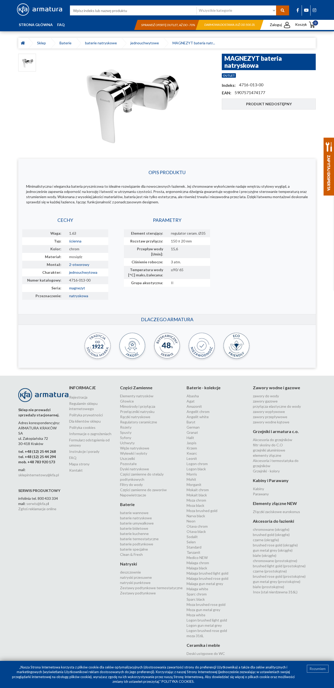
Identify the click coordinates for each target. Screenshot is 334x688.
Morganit (194, 484)
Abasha (193, 396)
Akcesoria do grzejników (272, 439)
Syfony (125, 437)
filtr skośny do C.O (268, 445)
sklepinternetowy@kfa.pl (38, 475)
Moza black (195, 505)
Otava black (196, 531)
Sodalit (192, 536)
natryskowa (78, 296)
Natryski (128, 563)
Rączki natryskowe (135, 417)
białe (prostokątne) (268, 587)
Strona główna (36, 24)
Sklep (42, 43)
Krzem (192, 448)
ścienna (75, 241)
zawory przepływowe (270, 417)
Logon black (196, 469)
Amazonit (194, 406)
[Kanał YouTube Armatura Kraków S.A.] (306, 10)
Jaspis (191, 443)
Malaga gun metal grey (205, 583)
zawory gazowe (265, 401)
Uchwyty (127, 443)
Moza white (196, 615)
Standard (194, 547)
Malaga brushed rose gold (207, 578)
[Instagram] (314, 10)
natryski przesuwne (136, 577)
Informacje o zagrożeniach (90, 433)
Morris (192, 474)
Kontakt (76, 470)
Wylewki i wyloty (133, 453)
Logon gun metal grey (204, 625)
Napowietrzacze (133, 495)
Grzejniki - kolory (266, 471)
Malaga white (197, 589)
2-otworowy (79, 264)
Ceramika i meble (203, 645)
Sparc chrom (197, 594)
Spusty (126, 432)
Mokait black (197, 495)
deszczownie (130, 572)
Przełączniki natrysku (137, 411)
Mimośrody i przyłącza (137, 406)
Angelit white (198, 417)
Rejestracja (78, 397)
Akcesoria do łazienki (273, 521)
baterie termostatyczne (139, 539)
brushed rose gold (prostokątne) (279, 576)
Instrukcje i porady (84, 451)
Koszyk (306, 24)
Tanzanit (193, 552)
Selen (191, 542)
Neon (191, 521)
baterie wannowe (134, 512)
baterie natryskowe (101, 43)
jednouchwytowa (83, 272)
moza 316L (195, 636)
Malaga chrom (198, 563)
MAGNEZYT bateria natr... (193, 43)
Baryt (191, 422)
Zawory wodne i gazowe (276, 387)
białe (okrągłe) (264, 555)
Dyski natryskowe (134, 469)
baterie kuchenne (134, 533)
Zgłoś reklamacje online (37, 509)
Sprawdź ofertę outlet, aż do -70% (168, 25)
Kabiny (258, 488)
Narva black (196, 516)
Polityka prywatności (86, 415)
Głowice (127, 401)
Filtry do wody (131, 484)
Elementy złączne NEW (275, 503)
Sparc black (196, 599)
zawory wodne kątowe (271, 422)
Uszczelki (127, 458)
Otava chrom (197, 526)
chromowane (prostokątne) (275, 560)
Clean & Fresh (131, 554)
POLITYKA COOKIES (178, 681)
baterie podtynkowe (136, 544)
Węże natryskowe (134, 448)
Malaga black (197, 568)
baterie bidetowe (134, 528)
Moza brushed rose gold (206, 604)
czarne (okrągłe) (266, 540)
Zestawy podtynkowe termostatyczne (151, 588)
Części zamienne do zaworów (143, 490)
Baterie (66, 43)
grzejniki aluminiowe (269, 450)
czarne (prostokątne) (270, 571)
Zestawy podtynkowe (138, 593)
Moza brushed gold (202, 510)
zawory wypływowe (269, 411)
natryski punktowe (135, 582)
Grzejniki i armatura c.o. (276, 431)
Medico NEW (197, 557)
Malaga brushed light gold (207, 573)
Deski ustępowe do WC (206, 653)
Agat (191, 401)
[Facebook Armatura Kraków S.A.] (298, 10)
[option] (129, 101)
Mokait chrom (198, 490)
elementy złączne (267, 455)
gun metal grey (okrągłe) (273, 550)
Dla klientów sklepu (85, 421)
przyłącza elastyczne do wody (277, 406)
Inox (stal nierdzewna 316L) (275, 592)
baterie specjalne (134, 549)
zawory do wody (266, 396)
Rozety (126, 427)
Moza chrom (196, 500)
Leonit (192, 458)
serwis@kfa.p (37, 503)
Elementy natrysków (136, 396)
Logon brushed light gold (207, 620)
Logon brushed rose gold (207, 630)
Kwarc (192, 453)
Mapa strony (79, 464)
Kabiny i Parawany (271, 480)
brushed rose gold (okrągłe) (275, 545)
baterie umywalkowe (137, 523)
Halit (190, 437)
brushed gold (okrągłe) (271, 534)
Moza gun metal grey (203, 609)
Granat (192, 432)
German (193, 427)
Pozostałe (128, 463)
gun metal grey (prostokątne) (276, 581)
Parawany (261, 494)
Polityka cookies (82, 427)
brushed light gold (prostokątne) (279, 566)
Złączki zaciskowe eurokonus (276, 511)
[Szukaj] (282, 10)
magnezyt (77, 288)
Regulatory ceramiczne (138, 422)
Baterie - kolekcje (203, 387)
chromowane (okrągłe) (271, 529)
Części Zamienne (136, 387)
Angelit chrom (198, 411)
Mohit (191, 479)
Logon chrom (197, 463)
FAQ (61, 24)
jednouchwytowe (145, 43)
